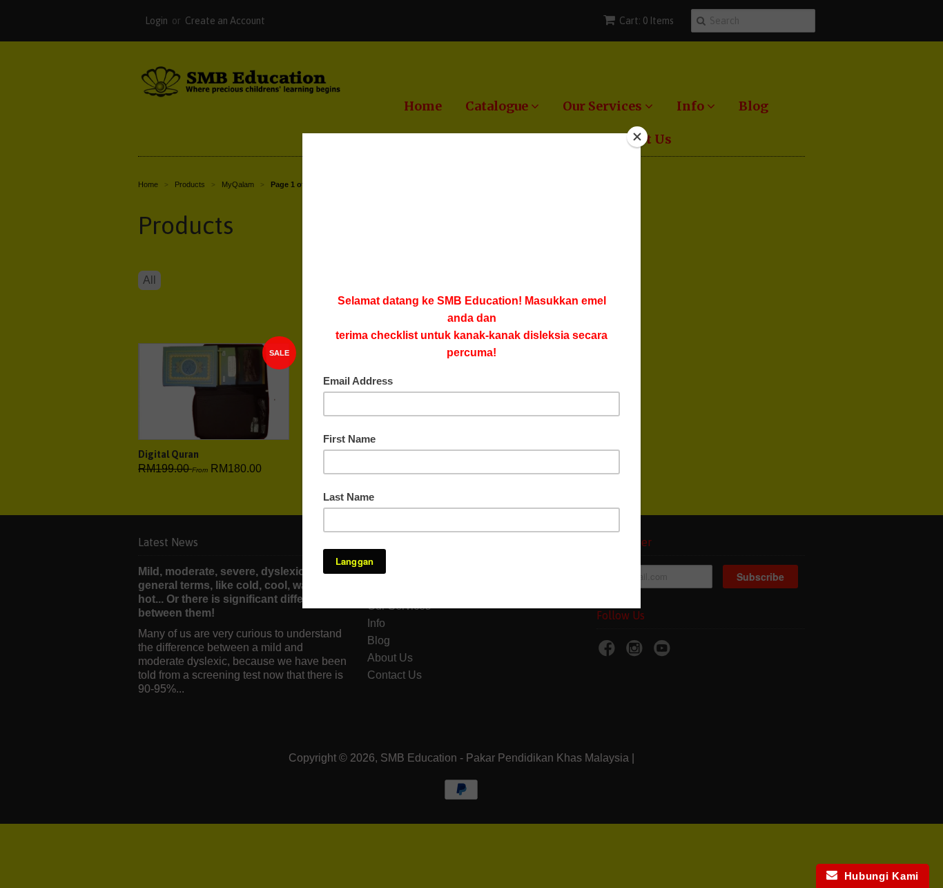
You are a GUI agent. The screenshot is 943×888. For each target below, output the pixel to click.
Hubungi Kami (878, 876)
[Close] (637, 136)
